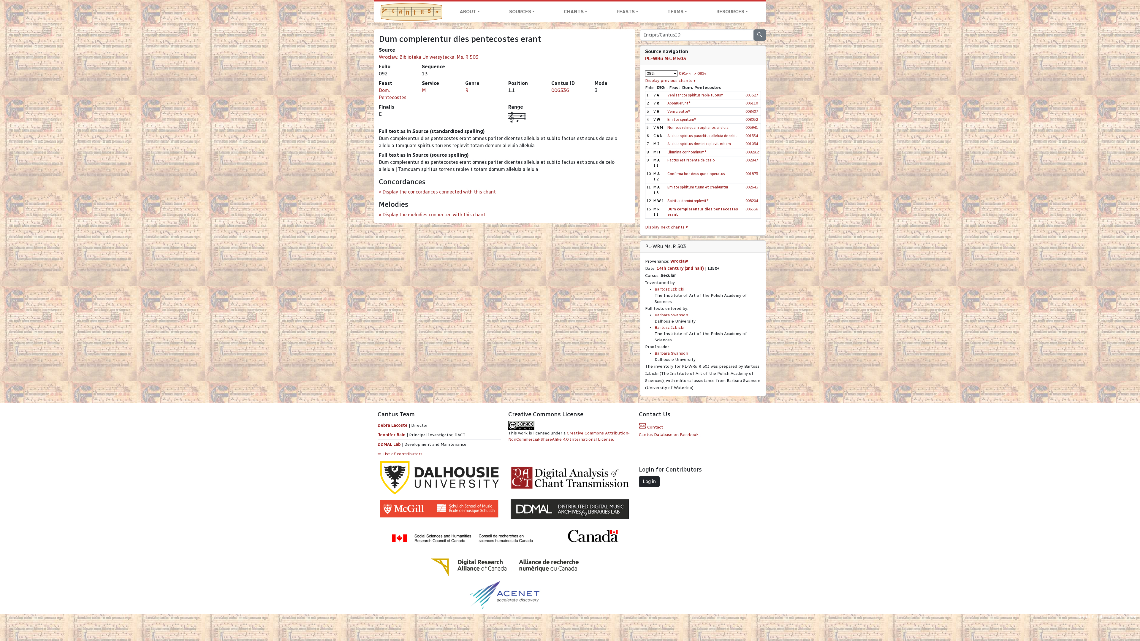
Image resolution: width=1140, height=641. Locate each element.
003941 (751, 127)
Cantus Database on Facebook (669, 434)
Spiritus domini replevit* (688, 201)
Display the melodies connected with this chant (433, 215)
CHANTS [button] (574, 12)
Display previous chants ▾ (670, 80)
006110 (751, 103)
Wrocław (679, 261)
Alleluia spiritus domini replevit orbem (699, 144)
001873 (751, 174)
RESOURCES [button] (730, 12)
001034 (751, 144)
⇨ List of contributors (400, 453)
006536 (560, 90)
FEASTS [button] (626, 12)
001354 (751, 136)
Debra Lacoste (393, 425)
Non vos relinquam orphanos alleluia (698, 127)
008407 (751, 111)
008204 (751, 201)
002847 (751, 160)
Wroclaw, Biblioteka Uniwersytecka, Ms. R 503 (429, 57)
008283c (752, 152)
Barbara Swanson (671, 315)
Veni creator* (678, 111)
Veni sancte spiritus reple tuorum (695, 95)
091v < (685, 73)
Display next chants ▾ (666, 227)
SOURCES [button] (520, 12)
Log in (649, 481)
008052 (751, 119)
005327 (751, 95)
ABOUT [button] (468, 12)
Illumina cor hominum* (687, 152)
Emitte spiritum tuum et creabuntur (697, 187)
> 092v (700, 73)
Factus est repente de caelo (691, 160)
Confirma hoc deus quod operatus (696, 174)
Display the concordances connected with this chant (439, 192)
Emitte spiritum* (681, 119)
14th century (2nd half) (680, 268)
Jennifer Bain (392, 434)
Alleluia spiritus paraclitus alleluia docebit (702, 136)
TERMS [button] (675, 12)
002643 (751, 187)
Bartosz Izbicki (669, 289)
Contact (654, 427)
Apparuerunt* (679, 103)
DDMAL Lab (389, 444)
